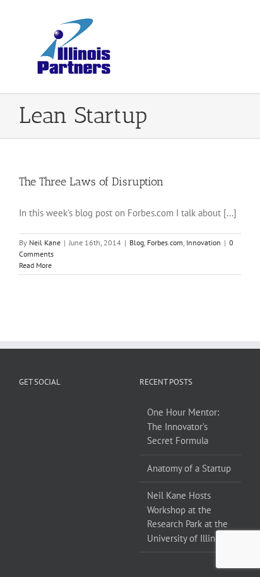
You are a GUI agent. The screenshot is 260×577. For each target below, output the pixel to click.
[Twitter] (61, 412)
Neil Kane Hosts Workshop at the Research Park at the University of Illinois (187, 516)
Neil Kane (45, 242)
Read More (35, 265)
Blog (136, 242)
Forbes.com (165, 242)
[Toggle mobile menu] (236, 19)
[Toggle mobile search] (213, 19)
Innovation (203, 242)
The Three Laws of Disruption (91, 182)
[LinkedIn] (78, 412)
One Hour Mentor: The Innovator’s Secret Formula (183, 426)
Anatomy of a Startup (189, 468)
